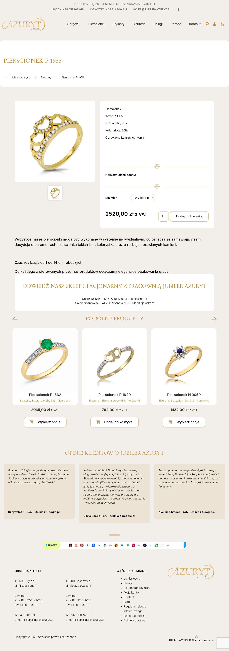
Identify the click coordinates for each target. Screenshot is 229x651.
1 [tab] (114, 535)
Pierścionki (96, 24)
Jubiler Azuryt (132, 578)
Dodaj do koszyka (189, 216)
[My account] (214, 24)
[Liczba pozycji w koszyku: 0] (222, 24)
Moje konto (131, 592)
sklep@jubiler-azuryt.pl (152, 9)
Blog (127, 602)
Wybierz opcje (49, 422)
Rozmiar (111, 198)
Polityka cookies (134, 620)
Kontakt (195, 24)
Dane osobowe (134, 616)
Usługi (158, 24)
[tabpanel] (39, 491)
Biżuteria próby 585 (43, 400)
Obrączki (73, 24)
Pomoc (175, 24)
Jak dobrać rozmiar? (137, 588)
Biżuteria (139, 24)
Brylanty (118, 24)
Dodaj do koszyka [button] (118, 422)
